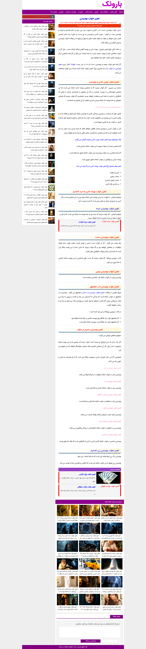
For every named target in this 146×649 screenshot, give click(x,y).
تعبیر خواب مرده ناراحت (86, 222)
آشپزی (96, 12)
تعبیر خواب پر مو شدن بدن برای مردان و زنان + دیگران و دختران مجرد (112, 609)
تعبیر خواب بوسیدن (90, 19)
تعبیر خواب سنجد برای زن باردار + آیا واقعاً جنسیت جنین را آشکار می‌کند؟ (67, 519)
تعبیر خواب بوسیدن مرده (107, 209)
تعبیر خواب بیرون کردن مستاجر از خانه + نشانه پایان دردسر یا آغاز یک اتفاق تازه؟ (67, 609)
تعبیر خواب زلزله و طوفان (86, 486)
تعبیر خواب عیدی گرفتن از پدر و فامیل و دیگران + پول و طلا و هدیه (111, 519)
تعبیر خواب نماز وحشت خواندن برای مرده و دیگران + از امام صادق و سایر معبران (112, 574)
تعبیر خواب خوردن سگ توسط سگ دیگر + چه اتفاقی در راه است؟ (90, 554)
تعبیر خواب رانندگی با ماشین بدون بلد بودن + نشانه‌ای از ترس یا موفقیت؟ (67, 572)
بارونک (121, 12)
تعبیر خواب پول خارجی (87, 474)
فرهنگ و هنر (104, 12)
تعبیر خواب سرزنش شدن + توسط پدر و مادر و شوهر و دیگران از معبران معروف (89, 591)
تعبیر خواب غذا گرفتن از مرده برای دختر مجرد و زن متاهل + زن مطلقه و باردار (67, 556)
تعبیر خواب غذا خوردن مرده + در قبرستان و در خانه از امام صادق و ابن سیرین (112, 538)
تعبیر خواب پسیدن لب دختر (93, 292)
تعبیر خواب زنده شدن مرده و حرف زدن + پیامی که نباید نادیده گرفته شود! (67, 538)
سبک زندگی (88, 12)
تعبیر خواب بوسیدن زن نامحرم (105, 451)
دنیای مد (80, 12)
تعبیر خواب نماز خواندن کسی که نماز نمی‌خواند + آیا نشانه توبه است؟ (67, 590)
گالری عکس (113, 12)
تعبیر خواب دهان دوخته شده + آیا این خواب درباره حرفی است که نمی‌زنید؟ (89, 609)
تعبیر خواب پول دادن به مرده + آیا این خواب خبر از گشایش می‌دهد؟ (111, 590)
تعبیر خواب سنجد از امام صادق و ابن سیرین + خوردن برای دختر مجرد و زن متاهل (112, 556)
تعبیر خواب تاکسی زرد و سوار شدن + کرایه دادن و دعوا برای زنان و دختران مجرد (89, 574)
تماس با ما (54, 12)
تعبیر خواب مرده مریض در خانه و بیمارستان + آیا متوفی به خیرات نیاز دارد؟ (90, 538)
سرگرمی (61, 12)
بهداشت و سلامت (70, 12)
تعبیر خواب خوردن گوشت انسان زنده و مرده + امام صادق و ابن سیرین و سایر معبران (89, 520)
